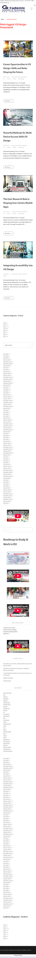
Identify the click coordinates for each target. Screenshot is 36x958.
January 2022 (6, 445)
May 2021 (5, 460)
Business (5, 699)
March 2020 (6, 488)
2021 (4, 332)
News (4, 730)
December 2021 (7, 447)
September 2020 (7, 476)
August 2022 (6, 431)
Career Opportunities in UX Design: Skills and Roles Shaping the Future (17, 68)
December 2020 (7, 470)
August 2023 (6, 408)
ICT (4, 712)
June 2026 (5, 354)
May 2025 (5, 369)
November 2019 (7, 495)
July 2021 (5, 457)
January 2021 (6, 468)
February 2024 (7, 396)
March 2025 (6, 371)
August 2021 (6, 455)
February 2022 (7, 443)
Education (6, 708)
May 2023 (5, 414)
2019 (4, 336)
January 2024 (6, 398)
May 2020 (5, 484)
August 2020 (6, 478)
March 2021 (6, 464)
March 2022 (6, 441)
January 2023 (6, 422)
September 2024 (7, 383)
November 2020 (7, 472)
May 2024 (5, 391)
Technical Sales (7, 681)
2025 (4, 325)
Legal (5, 722)
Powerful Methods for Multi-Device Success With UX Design (17, 137)
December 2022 (7, 424)
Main (4, 726)
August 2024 (6, 385)
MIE (4, 728)
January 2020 (6, 491)
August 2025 (6, 365)
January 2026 (6, 360)
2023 (4, 328)
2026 (4, 323)
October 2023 (6, 404)
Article (8, 79)
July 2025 (5, 367)
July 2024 (5, 387)
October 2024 (6, 381)
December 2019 (7, 493)
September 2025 (7, 363)
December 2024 (7, 377)
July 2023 (5, 410)
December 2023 (7, 400)
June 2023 (5, 412)
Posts (4, 737)
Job (4, 718)
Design (14, 79)
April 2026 (5, 358)
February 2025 (7, 373)
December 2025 (7, 361)
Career (5, 700)
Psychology (6, 741)
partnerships (7, 732)
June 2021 (5, 459)
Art (4, 79)
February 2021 (7, 466)
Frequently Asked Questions (10, 631)
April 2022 (5, 439)
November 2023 (7, 402)
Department (7, 704)
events (5, 710)
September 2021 (7, 453)
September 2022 (7, 429)
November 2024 (7, 379)
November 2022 (7, 426)
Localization (7, 724)
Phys (4, 733)
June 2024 (5, 389)
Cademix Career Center (9, 628)
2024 (4, 327)
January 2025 (6, 375)
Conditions (6, 702)
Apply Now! (6, 633)
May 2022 (5, 437)
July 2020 (5, 480)
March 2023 (6, 418)
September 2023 (7, 406)
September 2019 (7, 499)
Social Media (7, 747)
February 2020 (7, 490)
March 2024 (6, 394)
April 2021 (5, 462)
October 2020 (6, 474)
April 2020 (5, 486)
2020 (4, 334)
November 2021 (7, 449)
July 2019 (5, 503)
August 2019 (6, 501)
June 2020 (5, 482)
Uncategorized (7, 751)
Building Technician (8, 678)
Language (6, 720)
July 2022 (5, 433)
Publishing (6, 743)
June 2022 (5, 435)
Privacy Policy (18, 955)
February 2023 (7, 420)
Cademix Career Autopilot (10, 630)
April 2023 (5, 416)
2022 (4, 330)
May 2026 (5, 356)
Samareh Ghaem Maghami (20, 77)
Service (5, 745)
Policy (5, 735)
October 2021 (6, 451)
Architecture (7, 693)
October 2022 (6, 427)
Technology (21, 79)
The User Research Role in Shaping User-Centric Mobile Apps (18, 203)
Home (2, 19)
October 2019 (6, 497)
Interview (6, 714)
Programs (6, 739)
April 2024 (5, 393)
